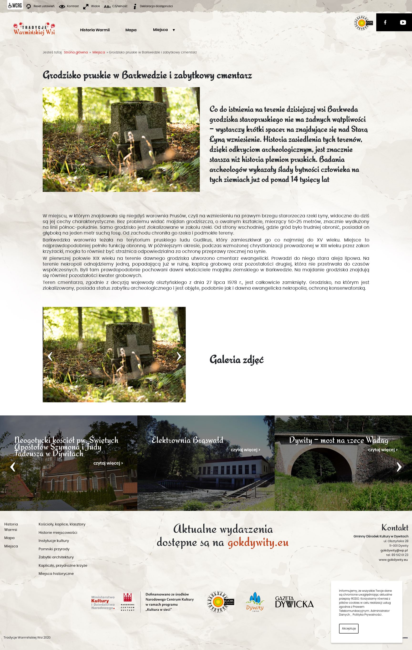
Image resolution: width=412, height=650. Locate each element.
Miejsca (160, 30)
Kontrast (73, 6)
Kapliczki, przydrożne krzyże (63, 565)
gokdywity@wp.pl (394, 550)
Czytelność (120, 6)
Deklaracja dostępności (156, 6)
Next (399, 466)
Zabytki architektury (56, 557)
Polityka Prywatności (367, 614)
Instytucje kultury (54, 541)
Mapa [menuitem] (131, 30)
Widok (95, 6)
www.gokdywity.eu (393, 559)
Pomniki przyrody (54, 549)
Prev (13, 466)
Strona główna (76, 52)
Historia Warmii (11, 527)
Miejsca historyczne (56, 574)
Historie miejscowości (58, 533)
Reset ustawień (44, 6)
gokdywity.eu (258, 540)
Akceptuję (349, 628)
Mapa (9, 538)
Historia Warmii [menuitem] (95, 30)
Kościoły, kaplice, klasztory (62, 524)
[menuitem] (160, 30)
